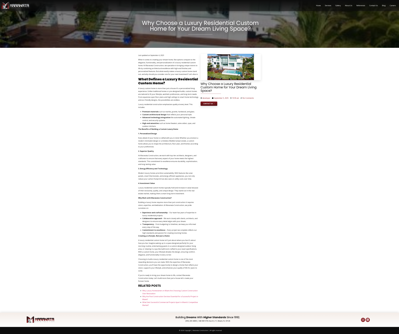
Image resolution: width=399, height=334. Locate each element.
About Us (348, 5)
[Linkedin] (368, 320)
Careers (393, 5)
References (360, 5)
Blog (384, 5)
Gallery (338, 5)
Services (328, 5)
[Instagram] (363, 320)
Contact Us (373, 5)
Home (318, 5)
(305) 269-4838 (191, 321)
